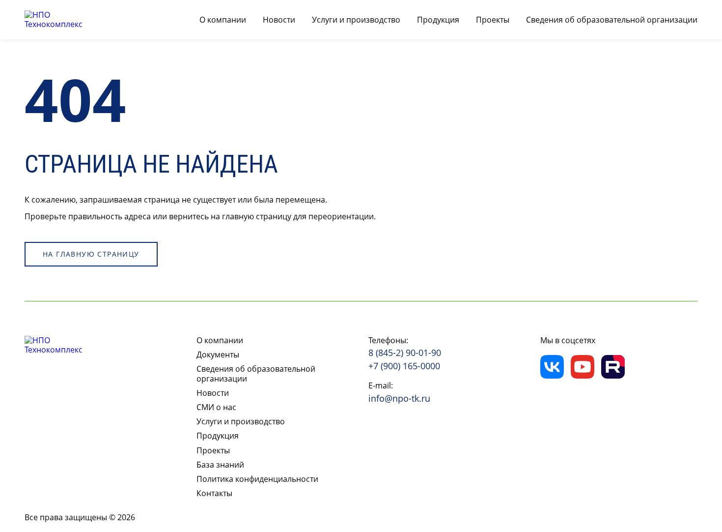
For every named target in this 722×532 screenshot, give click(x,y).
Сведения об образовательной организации (611, 19)
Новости (279, 19)
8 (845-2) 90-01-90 (404, 353)
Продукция (438, 19)
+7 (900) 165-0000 (404, 366)
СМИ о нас (216, 407)
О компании (222, 19)
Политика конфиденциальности (257, 479)
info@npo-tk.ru (399, 398)
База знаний (220, 465)
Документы (217, 354)
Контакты (214, 493)
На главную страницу (91, 254)
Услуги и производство (356, 19)
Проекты (492, 19)
